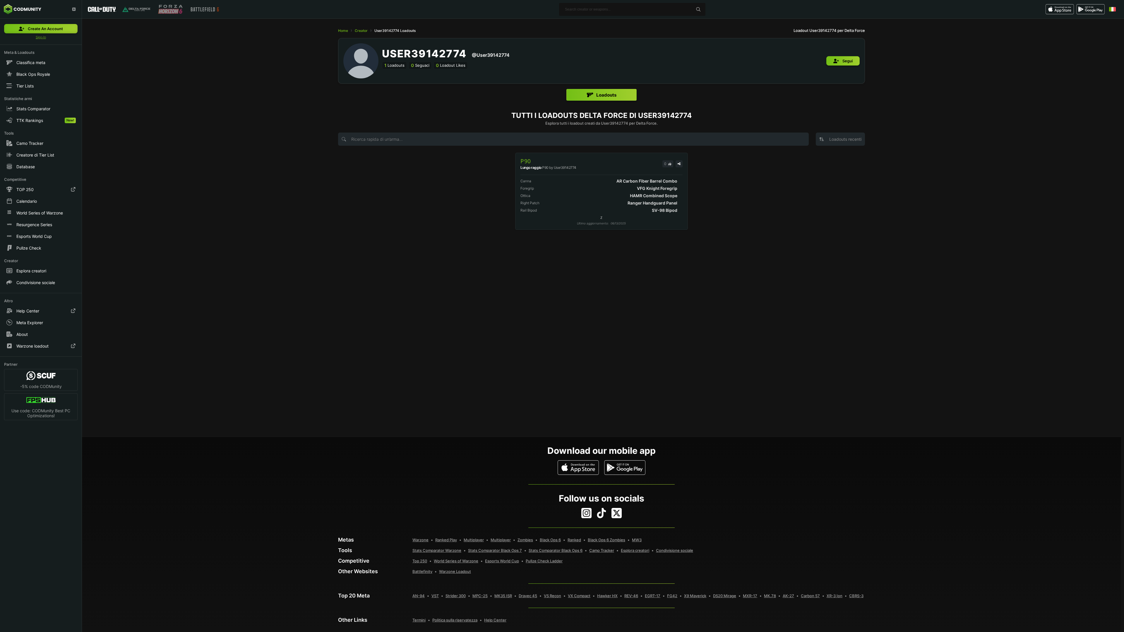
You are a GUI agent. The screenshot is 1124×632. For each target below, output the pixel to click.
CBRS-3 (856, 595)
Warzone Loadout (455, 571)
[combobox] (840, 139)
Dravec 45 (528, 595)
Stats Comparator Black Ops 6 (555, 550)
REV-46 (631, 595)
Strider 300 (456, 595)
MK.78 (770, 595)
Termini (419, 620)
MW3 (637, 539)
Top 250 (419, 561)
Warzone (420, 539)
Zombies (525, 539)
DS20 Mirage (724, 595)
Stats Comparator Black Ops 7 (495, 550)
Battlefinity (422, 571)
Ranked (574, 539)
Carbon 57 (810, 595)
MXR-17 (750, 595)
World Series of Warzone (456, 561)
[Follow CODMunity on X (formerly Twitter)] (616, 513)
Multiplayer (474, 539)
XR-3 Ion (834, 595)
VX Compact (579, 595)
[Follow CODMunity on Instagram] (586, 513)
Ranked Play (446, 539)
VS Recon (552, 595)
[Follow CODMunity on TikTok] (601, 513)
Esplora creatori (635, 550)
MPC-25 (480, 595)
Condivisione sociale (674, 550)
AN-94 (418, 595)
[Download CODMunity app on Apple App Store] (578, 467)
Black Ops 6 (550, 539)
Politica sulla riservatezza (454, 620)
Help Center (495, 620)
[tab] (601, 95)
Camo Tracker (601, 550)
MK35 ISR (503, 595)
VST (435, 595)
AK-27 (788, 595)
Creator (361, 30)
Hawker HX (607, 595)
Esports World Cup (502, 561)
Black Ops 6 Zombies (606, 539)
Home (343, 30)
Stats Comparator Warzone (436, 550)
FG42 (672, 595)
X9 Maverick (695, 595)
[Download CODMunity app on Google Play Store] (624, 467)
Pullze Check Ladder (544, 561)
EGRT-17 (652, 595)
